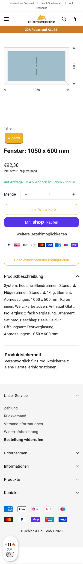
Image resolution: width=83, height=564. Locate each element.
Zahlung (11, 408)
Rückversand (15, 416)
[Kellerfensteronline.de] (41, 19)
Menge (10, 194)
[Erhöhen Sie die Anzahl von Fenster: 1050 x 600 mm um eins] (73, 194)
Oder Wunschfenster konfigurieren (41, 260)
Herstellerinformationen (35, 367)
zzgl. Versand (28, 171)
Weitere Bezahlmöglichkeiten (41, 234)
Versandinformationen (23, 423)
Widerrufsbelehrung (21, 431)
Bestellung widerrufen (23, 439)
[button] (14, 138)
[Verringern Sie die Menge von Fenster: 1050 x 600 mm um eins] (26, 194)
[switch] (10, 554)
